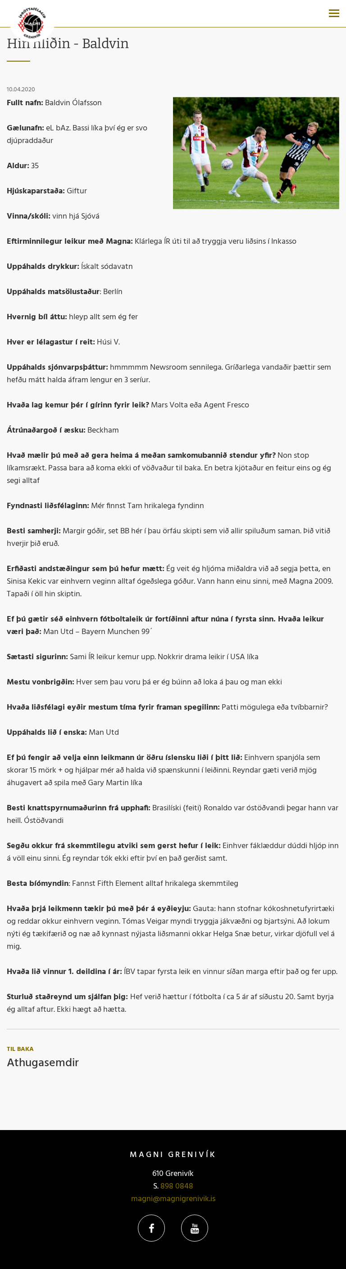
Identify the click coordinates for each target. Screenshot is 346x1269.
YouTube (194, 1228)
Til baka (20, 1049)
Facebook (151, 1228)
